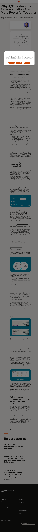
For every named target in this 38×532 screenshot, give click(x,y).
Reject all (19, 62)
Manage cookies (27, 62)
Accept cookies (11, 62)
